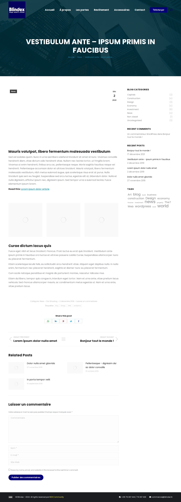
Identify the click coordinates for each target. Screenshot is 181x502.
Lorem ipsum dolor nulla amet (142, 168)
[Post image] (16, 367)
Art (130, 194)
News (13, 91)
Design (63, 305)
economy (163, 198)
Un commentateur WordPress (142, 134)
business (151, 194)
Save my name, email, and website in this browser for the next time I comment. (44, 470)
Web (69, 305)
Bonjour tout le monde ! (139, 150)
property (160, 203)
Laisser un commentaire (86, 301)
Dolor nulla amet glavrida (41, 363)
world (163, 205)
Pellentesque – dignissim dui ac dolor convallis (101, 365)
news (150, 201)
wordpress (77, 305)
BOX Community (56, 497)
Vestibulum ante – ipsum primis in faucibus (148, 159)
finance (130, 203)
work (154, 207)
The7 (168, 202)
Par (51, 301)
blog (56, 305)
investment (139, 203)
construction (136, 198)
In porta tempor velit (38, 379)
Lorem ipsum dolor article (35, 189)
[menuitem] (49, 10)
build (144, 195)
